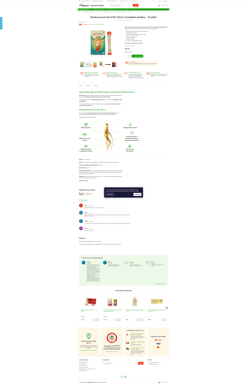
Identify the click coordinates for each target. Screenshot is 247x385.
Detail (164, 319)
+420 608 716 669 (153, 364)
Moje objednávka (83, 370)
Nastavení (110, 194)
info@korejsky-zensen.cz (154, 362)
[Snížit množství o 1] (129, 57)
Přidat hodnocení (83, 200)
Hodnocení (87, 85)
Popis (80, 85)
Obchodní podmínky (83, 367)
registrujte (118, 244)
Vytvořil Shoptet (164, 382)
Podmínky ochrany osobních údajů (87, 369)
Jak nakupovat (123, 1)
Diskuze (96, 85)
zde (138, 191)
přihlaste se (109, 244)
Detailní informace (129, 46)
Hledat (135, 5)
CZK (160, 1)
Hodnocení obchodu (112, 1)
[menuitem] (84, 9)
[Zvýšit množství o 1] (129, 55)
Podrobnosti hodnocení (99, 24)
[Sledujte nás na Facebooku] (122, 376)
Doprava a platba (133, 1)
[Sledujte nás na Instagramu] (125, 376)
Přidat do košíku (138, 56)
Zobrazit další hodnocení (160, 284)
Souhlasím (137, 194)
